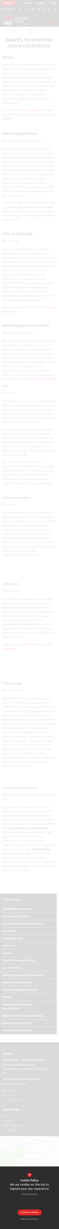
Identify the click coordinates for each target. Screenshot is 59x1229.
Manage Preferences (30, 1219)
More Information (29, 1194)
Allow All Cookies (30, 1212)
